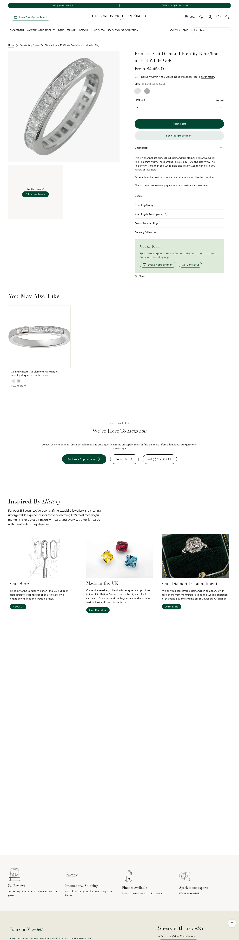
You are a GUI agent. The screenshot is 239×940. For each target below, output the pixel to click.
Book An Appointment (179, 135)
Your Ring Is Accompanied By (151, 214)
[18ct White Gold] (138, 91)
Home (11, 45)
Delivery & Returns (145, 232)
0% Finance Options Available (175, 5)
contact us (148, 185)
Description (141, 147)
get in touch (207, 76)
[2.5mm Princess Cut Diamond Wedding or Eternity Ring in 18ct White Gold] (39, 337)
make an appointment (127, 444)
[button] (17, 30)
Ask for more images (35, 194)
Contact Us (193, 264)
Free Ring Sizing (144, 204)
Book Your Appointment (33, 17)
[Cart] (227, 17)
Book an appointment (160, 264)
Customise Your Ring (146, 223)
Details (138, 195)
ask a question (106, 444)
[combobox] (214, 30)
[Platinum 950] (147, 91)
